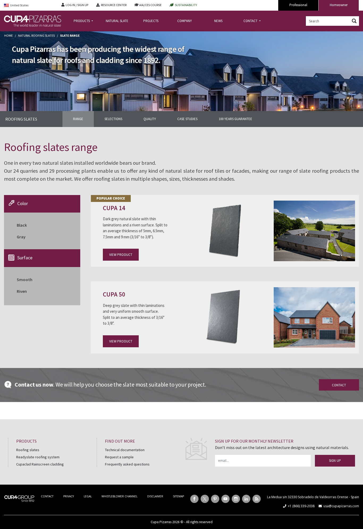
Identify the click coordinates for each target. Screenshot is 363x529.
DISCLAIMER (155, 496)
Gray (21, 236)
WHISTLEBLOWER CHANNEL (119, 496)
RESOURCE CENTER (113, 5)
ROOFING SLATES (21, 119)
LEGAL (88, 496)
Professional (298, 5)
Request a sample (119, 457)
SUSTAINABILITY (186, 5)
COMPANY (184, 21)
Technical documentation (125, 449)
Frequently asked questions (127, 464)
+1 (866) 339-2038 (301, 506)
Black (22, 225)
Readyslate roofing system (38, 457)
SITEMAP (178, 496)
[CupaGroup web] (19, 498)
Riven (22, 291)
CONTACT (250, 21)
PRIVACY (68, 496)
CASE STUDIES (187, 119)
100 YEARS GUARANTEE (235, 119)
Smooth (24, 279)
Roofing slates (27, 449)
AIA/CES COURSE (150, 5)
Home (8, 35)
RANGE (78, 119)
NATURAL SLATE (117, 21)
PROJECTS (150, 21)
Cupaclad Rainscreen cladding (40, 464)
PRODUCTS (82, 21)
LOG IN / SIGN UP (77, 5)
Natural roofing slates (36, 35)
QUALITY (149, 119)
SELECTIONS (113, 119)
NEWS (218, 21)
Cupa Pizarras (161, 522)
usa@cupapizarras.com (341, 506)
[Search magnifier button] (354, 21)
